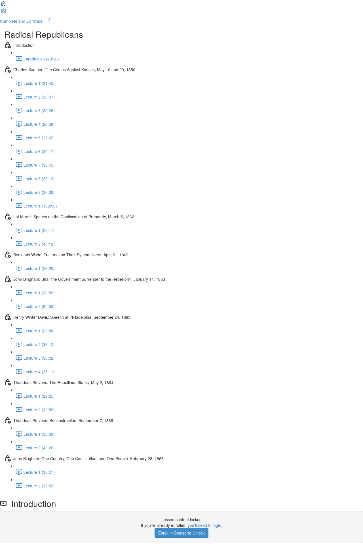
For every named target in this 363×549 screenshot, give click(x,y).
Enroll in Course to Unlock (181, 533)
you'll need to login (204, 525)
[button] (3, 5)
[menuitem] (3, 13)
